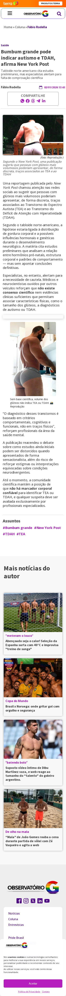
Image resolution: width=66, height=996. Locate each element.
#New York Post (47, 528)
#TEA (20, 534)
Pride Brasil (16, 938)
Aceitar (33, 983)
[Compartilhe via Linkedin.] (43, 102)
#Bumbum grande (17, 528)
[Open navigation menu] (10, 13)
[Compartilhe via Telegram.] (38, 102)
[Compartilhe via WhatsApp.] (22, 102)
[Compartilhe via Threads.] (33, 102)
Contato (46, 991)
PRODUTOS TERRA (50, 3)
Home (8, 27)
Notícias (14, 913)
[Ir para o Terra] (11, 3)
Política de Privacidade (29, 991)
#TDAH (9, 534)
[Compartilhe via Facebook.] (27, 102)
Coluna (20, 27)
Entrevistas (16, 925)
